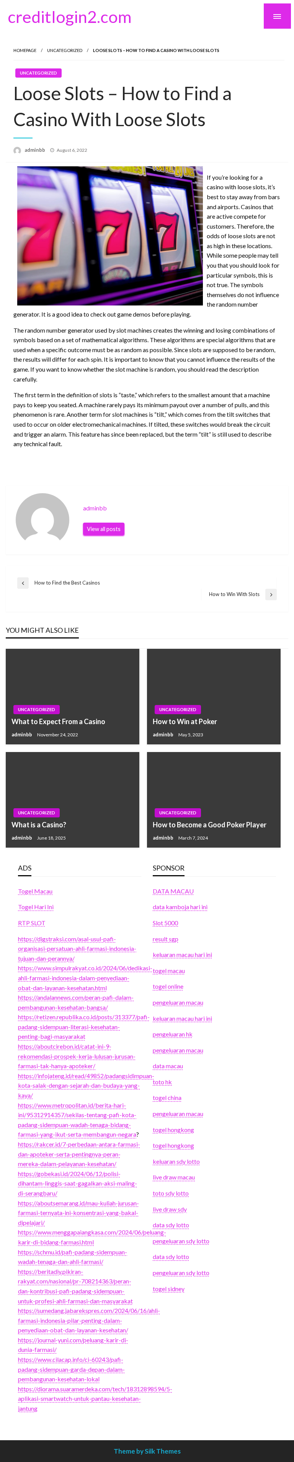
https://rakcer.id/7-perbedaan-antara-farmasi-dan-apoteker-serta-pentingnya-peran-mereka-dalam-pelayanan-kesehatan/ (79, 1153)
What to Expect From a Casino (58, 721)
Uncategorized (64, 50)
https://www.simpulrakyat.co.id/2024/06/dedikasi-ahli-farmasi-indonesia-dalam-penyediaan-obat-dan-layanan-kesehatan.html (85, 977)
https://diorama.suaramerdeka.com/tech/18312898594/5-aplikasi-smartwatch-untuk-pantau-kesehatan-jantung (95, 1398)
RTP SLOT (32, 922)
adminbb (35, 150)
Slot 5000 (165, 922)
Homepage (24, 50)
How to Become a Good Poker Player (209, 824)
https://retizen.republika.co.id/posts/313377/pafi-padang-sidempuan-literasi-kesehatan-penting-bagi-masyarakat (84, 1026)
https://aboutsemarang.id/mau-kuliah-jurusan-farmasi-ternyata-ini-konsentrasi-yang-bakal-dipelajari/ (78, 1212)
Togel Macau (35, 891)
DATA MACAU (173, 891)
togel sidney (169, 1288)
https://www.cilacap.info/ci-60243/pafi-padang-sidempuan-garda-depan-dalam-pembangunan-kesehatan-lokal (71, 1369)
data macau (168, 1065)
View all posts (104, 529)
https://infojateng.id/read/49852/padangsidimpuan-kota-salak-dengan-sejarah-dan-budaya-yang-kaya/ (86, 1085)
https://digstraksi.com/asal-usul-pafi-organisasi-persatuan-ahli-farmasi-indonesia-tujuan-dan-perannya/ (77, 948)
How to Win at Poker (185, 721)
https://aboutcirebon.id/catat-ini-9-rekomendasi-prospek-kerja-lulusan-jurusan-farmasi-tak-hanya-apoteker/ (77, 1056)
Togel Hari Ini (36, 906)
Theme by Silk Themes (147, 1451)
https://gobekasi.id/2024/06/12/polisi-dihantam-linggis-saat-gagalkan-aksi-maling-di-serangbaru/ (77, 1183)
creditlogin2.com (70, 16)
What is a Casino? (38, 824)
